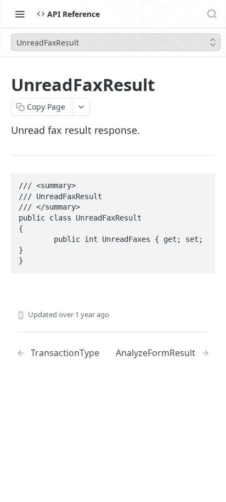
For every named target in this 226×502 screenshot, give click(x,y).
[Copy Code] (202, 182)
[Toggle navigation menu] (20, 13)
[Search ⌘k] (212, 13)
